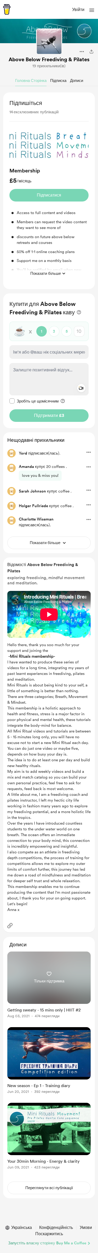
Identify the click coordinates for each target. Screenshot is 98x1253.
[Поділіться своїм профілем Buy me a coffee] (91, 51)
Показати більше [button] (45, 273)
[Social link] (10, 925)
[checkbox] (34, 401)
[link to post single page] (49, 986)
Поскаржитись (49, 1233)
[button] (92, 10)
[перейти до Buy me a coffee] (6, 9)
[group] (49, 202)
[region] (49, 190)
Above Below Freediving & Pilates (49, 59)
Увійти (78, 9)
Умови (86, 1227)
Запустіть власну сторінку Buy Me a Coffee (47, 1243)
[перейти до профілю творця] (49, 42)
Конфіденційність (56, 1227)
